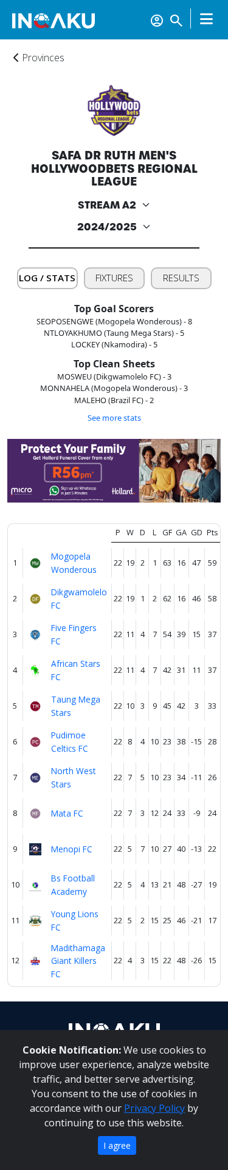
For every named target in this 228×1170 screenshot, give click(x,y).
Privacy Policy (154, 1108)
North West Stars (73, 777)
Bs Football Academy (73, 884)
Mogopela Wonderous (74, 562)
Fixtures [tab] (114, 278)
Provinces (41, 57)
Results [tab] (181, 278)
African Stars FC (75, 670)
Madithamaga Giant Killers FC (78, 961)
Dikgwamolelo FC (79, 598)
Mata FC (67, 813)
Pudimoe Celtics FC (69, 741)
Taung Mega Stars (75, 706)
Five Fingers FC (74, 634)
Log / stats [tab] (47, 278)
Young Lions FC (74, 920)
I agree (117, 1145)
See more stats (114, 417)
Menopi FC (71, 849)
